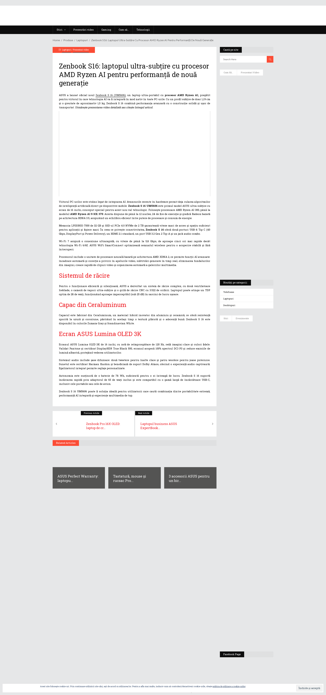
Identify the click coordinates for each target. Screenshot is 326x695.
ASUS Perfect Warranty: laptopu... (77, 478)
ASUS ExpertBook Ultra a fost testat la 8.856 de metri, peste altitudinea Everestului (256, 401)
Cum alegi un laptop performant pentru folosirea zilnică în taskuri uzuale (246, 132)
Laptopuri (82, 40)
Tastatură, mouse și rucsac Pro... (129, 478)
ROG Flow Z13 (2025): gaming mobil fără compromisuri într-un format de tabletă (246, 214)
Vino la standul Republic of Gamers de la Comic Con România (255, 608)
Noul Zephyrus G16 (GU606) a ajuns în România (256, 359)
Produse (68, 40)
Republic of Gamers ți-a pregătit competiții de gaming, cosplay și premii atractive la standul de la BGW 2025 (256, 550)
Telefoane (228, 292)
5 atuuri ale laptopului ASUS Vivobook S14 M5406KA (243, 248)
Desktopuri (229, 305)
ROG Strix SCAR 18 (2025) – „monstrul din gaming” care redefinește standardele (242, 264)
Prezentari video (81, 49)
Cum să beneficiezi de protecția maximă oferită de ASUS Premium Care (246, 114)
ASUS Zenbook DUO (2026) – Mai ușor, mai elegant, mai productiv (256, 452)
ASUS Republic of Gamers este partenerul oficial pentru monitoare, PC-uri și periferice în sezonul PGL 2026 (256, 517)
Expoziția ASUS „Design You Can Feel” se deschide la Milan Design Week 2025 (255, 632)
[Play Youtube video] (134, 153)
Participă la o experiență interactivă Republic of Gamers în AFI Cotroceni (254, 582)
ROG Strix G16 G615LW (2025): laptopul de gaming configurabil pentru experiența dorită (246, 196)
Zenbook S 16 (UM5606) (111, 95)
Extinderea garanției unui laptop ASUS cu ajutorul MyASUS (246, 148)
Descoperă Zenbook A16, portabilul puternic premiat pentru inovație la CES (243, 179)
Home (56, 40)
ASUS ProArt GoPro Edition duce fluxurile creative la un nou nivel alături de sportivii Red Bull (256, 336)
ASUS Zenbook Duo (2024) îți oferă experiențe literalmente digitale (246, 83)
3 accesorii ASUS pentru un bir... (189, 478)
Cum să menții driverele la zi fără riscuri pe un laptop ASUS (246, 162)
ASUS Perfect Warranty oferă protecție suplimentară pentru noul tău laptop (255, 428)
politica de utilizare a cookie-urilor (229, 686)
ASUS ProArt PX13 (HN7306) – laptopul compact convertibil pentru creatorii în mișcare (243, 232)
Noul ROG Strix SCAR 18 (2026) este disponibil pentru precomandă (256, 379)
